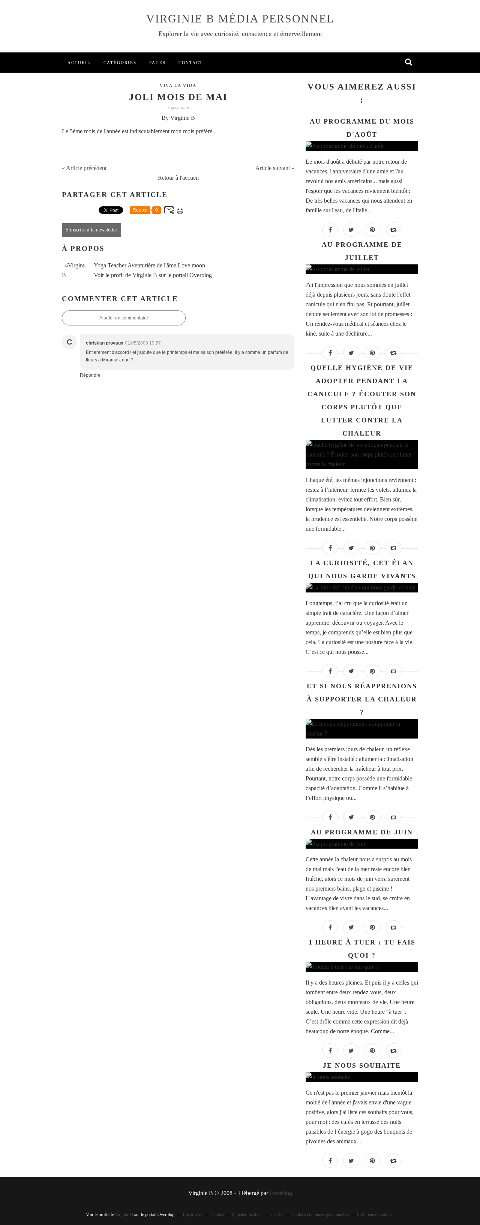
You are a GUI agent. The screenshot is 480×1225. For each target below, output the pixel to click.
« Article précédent (84, 168)
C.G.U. (277, 1214)
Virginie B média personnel (240, 18)
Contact (190, 62)
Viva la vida (178, 85)
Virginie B (144, 275)
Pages (157, 62)
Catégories (120, 62)
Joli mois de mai (178, 97)
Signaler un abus (247, 1214)
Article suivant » (274, 168)
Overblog (281, 1193)
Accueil (79, 62)
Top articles (192, 1214)
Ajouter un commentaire (123, 318)
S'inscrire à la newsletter (91, 230)
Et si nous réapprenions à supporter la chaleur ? (362, 699)
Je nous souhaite (362, 1065)
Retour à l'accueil (178, 178)
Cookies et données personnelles (320, 1214)
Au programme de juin (362, 832)
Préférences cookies (374, 1214)
